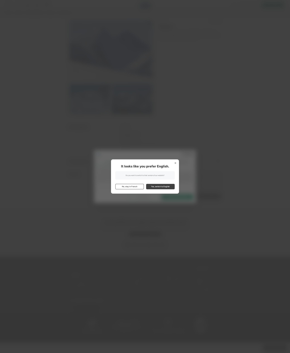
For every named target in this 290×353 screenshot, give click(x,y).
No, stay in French (129, 186)
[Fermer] (175, 163)
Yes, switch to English (160, 186)
